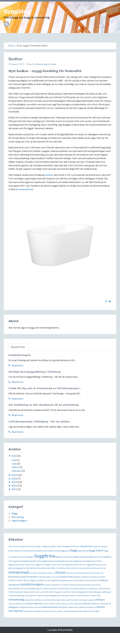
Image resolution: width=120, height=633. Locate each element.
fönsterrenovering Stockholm (22, 576)
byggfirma (45, 555)
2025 (14, 474)
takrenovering (34, 607)
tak (110, 604)
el (56, 568)
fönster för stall (72, 573)
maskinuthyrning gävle (53, 592)
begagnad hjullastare (71, 546)
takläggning (23, 607)
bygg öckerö (96, 550)
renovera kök (95, 595)
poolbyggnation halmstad (58, 595)
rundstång (46, 600)
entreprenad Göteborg (38, 573)
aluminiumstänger (33, 546)
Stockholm (104, 604)
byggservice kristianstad (55, 565)
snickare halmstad (33, 603)
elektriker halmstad (65, 568)
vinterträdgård (94, 611)
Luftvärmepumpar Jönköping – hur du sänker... (39, 421)
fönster (60, 572)
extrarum (51, 573)
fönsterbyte (83, 573)
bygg (73, 550)
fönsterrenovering (95, 573)
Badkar (15, 59)
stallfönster (95, 604)
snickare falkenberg (16, 604)
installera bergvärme (52, 585)
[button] (115, 10)
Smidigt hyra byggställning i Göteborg (34, 371)
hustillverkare (41, 580)
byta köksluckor (32, 568)
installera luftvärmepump (71, 585)
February (16, 470)
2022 (14, 485)
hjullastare (85, 577)
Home (105, 10)
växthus (60, 611)
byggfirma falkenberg (64, 557)
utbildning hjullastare (87, 607)
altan (10, 546)
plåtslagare (97, 592)
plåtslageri (21, 595)
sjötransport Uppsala (86, 600)
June (14, 463)
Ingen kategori (19, 520)
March (15, 467)
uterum (100, 607)
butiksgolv (49, 551)
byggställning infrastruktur (76, 565)
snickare (100, 599)
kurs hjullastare (91, 588)
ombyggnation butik (85, 592)
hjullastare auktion (97, 577)
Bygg (14, 513)
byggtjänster (21, 568)
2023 (14, 481)
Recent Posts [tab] (18, 346)
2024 (14, 478)
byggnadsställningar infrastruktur (21, 565)
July (14, 459)
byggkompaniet (79, 561)
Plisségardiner (32, 595)
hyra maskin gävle (77, 580)
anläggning (46, 546)
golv (59, 577)
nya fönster (66, 592)
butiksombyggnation (62, 551)
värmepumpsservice (49, 611)
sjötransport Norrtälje (69, 600)
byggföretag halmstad (50, 561)
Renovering (41, 64)
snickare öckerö (61, 604)
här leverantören (24, 189)
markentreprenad (36, 592)
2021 (14, 489)
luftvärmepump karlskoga (18, 592)
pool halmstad (43, 595)
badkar (49, 174)
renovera (72, 595)
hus (25, 580)
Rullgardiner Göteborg (33, 600)
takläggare (13, 607)
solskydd (86, 603)
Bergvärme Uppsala (99, 546)
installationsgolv (32, 584)
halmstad (77, 577)
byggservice (40, 565)
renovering (16, 599)
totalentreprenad (49, 607)
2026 (14, 455)
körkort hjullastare (50, 588)
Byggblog (17, 11)
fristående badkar (44, 577)
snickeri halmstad (74, 604)
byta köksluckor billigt (47, 568)
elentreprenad (80, 568)
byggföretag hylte (66, 561)
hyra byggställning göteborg (58, 580)
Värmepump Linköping (31, 611)
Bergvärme (86, 546)
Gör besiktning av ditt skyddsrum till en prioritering (43, 404)
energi (102, 568)
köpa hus (39, 588)
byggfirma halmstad (95, 557)
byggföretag (17, 561)
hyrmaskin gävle (90, 580)
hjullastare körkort (15, 580)
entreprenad (18, 572)
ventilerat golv (82, 611)
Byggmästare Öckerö (94, 561)
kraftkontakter (64, 588)
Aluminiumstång (19, 546)
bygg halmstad (82, 551)
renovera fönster (83, 595)
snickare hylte (48, 604)
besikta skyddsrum (15, 551)
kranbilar (80, 588)
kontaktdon (31, 588)
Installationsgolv (19, 355)
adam (53, 64)
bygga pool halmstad (19, 557)
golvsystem (67, 576)
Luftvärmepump (104, 588)
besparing (27, 551)
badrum (60, 546)
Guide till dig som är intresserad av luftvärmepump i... (44, 388)
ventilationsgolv (70, 611)
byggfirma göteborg (80, 557)
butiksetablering (38, 551)
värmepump (15, 610)
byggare (31, 557)
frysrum (55, 577)
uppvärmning (73, 607)
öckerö (74, 592)
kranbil (73, 588)
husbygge (31, 580)
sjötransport (56, 600)
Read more (17, 365)
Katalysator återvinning (91, 585)
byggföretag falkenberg (32, 561)
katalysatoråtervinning (17, 588)
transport (62, 607)
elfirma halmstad (93, 568)
